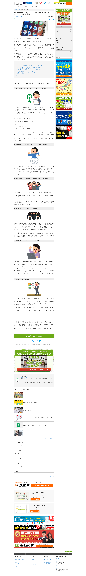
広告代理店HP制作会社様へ (59, 6)
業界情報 (64, 31)
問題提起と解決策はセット (22, 73)
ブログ (16, 9)
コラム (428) (16, 453)
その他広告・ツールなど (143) (19, 466)
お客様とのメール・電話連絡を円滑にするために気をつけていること (29, 65)
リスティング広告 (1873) (18, 445)
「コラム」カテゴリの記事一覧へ (48, 438)
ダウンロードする (34, 499)
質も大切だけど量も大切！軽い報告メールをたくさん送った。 (29, 67)
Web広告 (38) (16, 460)
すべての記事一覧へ (50, 476)
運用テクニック (64, 33)
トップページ (18, 6)
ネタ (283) (16, 471)
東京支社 (57, 561)
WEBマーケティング (64, 38)
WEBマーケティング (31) (18, 455)
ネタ (64, 51)
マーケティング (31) (17, 458)
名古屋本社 (57, 558)
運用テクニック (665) (18, 450)
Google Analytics (64, 49)
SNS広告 (64, 44)
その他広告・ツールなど (64, 47)
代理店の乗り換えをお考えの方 (51, 6)
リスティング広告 (16, 16)
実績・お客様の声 (34, 6)
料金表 (26, 6)
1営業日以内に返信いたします (34, 336)
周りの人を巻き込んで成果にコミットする (25, 71)
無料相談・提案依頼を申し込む (42, 485)
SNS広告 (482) (16, 463)
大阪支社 (57, 565)
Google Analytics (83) (18, 468)
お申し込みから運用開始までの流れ (68, 6)
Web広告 (64, 42)
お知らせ (64, 53)
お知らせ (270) (16, 473)
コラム (19, 9)
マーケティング (64, 40)
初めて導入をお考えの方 (43, 6)
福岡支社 (57, 568)
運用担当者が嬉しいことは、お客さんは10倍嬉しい (26, 72)
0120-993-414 (23, 485)
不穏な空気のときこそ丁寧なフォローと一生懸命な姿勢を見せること (30, 69)
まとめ (17, 75)
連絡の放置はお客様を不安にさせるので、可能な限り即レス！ (29, 68)
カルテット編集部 (18, 18)
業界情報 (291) (16, 448)
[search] (71, 58)
